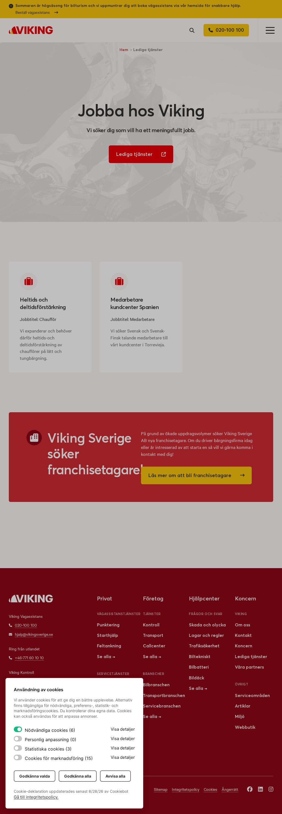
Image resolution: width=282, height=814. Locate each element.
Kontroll (151, 624)
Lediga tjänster (251, 656)
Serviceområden (252, 695)
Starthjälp (107, 635)
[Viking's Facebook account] (250, 789)
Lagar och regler (206, 635)
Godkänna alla (77, 776)
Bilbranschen (156, 684)
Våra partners (249, 667)
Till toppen (260, 565)
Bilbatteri (199, 667)
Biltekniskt (199, 656)
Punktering (108, 624)
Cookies (210, 789)
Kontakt (243, 635)
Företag (153, 598)
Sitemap (160, 789)
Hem (124, 49)
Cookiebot (119, 791)
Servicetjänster (113, 674)
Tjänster (152, 614)
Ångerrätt (230, 789)
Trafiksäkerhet (204, 645)
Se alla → (106, 656)
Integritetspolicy (185, 789)
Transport (153, 635)
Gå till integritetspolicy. (36, 797)
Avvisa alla (115, 776)
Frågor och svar (206, 614)
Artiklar (242, 706)
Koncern (243, 645)
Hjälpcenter (204, 598)
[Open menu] (270, 30)
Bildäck (196, 677)
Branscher (153, 674)
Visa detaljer (123, 729)
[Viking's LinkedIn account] (260, 789)
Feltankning (109, 645)
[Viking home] (31, 30)
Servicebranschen (162, 706)
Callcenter (154, 645)
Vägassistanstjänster (119, 614)
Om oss (242, 624)
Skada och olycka (207, 624)
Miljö (240, 716)
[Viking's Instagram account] (271, 789)
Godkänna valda (34, 776)
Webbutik (245, 727)
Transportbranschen (164, 695)
